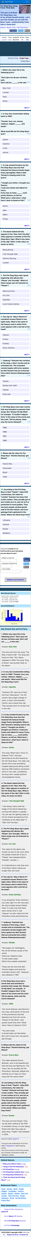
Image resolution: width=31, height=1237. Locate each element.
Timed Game (25, 61)
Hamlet (6, 390)
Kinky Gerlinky (9, 348)
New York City (13, 1196)
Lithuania (6, 520)
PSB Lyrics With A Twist (12, 1164)
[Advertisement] (15, 48)
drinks (5, 206)
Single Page (24, 58)
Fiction (5, 339)
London (6, 92)
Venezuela (7, 468)
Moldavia (6, 533)
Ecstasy (6, 343)
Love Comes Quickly (11, 304)
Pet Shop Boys (8, 1169)
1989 (5, 440)
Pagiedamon (10, 1146)
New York (7, 88)
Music (3, 1189)
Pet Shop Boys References (13, 1175)
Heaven (6, 335)
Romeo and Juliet (10, 385)
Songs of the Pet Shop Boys (13, 1166)
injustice (6, 144)
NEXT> (27, 108)
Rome (5, 101)
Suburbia (6, 300)
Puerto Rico (7, 464)
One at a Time (13, 58)
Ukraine (6, 524)
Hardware (5, 1198)
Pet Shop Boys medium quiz (13, 1172)
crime (5, 148)
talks (5, 210)
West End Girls (9, 291)
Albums (10, 1193)
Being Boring (8, 250)
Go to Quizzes (13, 1216)
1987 (5, 436)
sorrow (5, 152)
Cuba (5, 477)
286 (27, 39)
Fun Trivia (8, 2)
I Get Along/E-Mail (10, 254)
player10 (4, 39)
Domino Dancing (9, 258)
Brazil (5, 472)
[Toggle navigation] (27, 1)
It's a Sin (6, 295)
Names (17, 1193)
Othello (6, 381)
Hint (28, 82)
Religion (4, 1191)
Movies (9, 1189)
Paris (5, 97)
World (15, 1189)
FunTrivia (11, 1225)
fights (5, 215)
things (5, 219)
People (21, 1189)
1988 (5, 428)
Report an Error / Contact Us (17, 1235)
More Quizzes (15, 1221)
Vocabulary (12, 1191)
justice (5, 140)
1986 (5, 432)
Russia (5, 529)
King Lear (7, 394)
